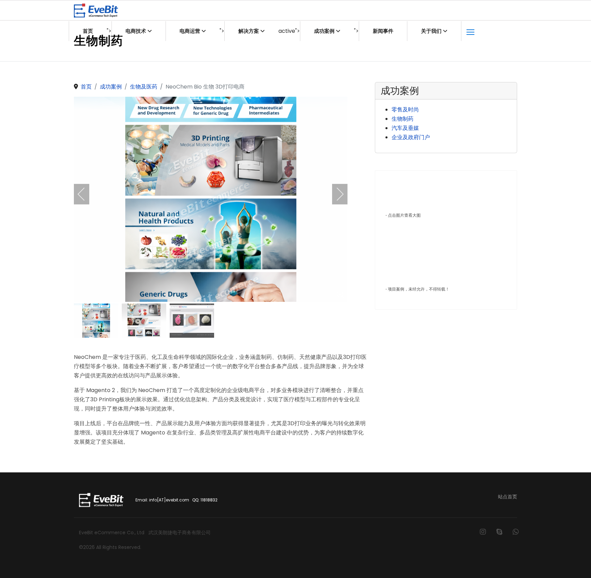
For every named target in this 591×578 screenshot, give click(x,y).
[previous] (86, 194)
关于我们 (431, 31)
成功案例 (324, 31)
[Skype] (499, 532)
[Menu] (470, 31)
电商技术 (136, 31)
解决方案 (248, 31)
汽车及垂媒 (405, 128)
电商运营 (190, 31)
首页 (88, 31)
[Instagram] (483, 532)
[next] (335, 194)
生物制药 (402, 119)
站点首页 (507, 496)
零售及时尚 (405, 109)
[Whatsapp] (516, 532)
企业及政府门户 (411, 137)
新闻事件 (383, 31)
